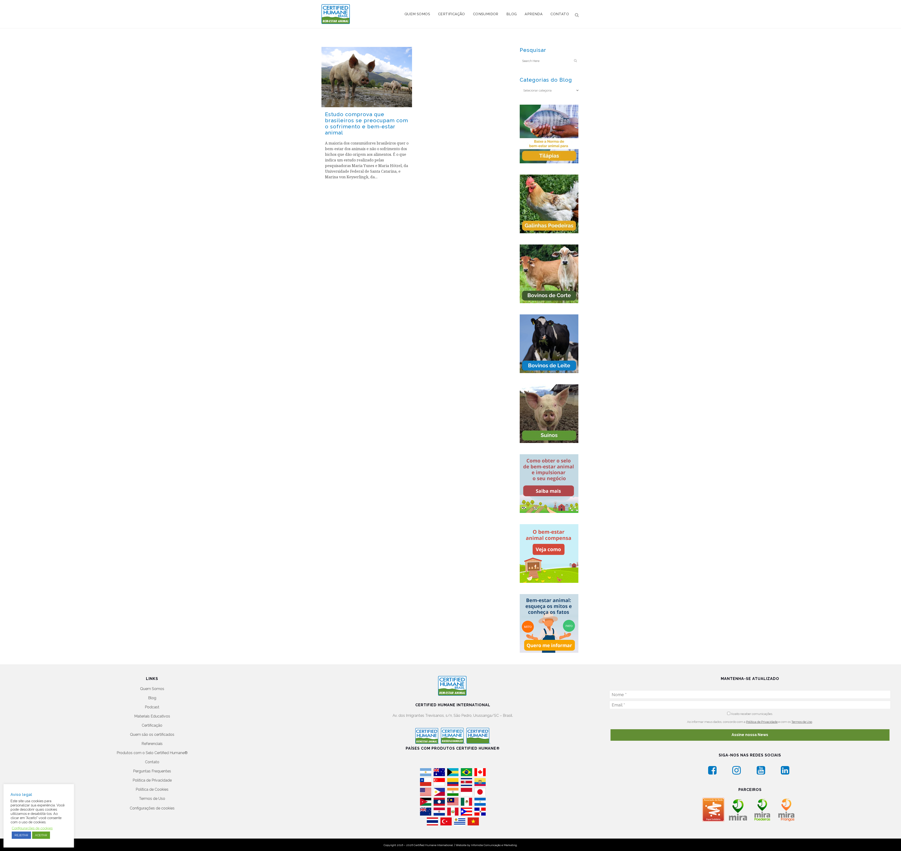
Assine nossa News (750, 735)
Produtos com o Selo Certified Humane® (152, 753)
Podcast (152, 707)
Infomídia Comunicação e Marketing (494, 845)
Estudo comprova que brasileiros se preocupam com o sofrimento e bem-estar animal (366, 123)
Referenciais (152, 743)
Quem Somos (152, 689)
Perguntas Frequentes (152, 771)
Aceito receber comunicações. (751, 714)
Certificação (152, 725)
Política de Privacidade (152, 780)
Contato (152, 762)
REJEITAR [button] (21, 835)
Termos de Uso (152, 798)
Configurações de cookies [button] (152, 808)
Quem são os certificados (152, 734)
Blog (152, 698)
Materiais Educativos (152, 716)
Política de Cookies (152, 789)
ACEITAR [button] (41, 835)
